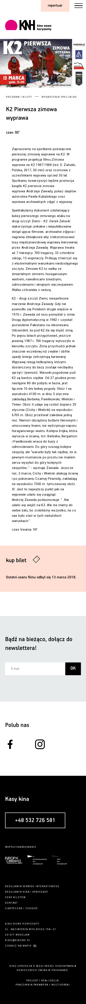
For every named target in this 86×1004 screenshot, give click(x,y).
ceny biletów (15, 897)
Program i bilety (19, 97)
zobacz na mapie (18, 946)
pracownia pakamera (32, 985)
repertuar (55, 6)
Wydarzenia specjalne (59, 97)
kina (26, 892)
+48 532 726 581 (35, 821)
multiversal (61, 985)
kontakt (11, 903)
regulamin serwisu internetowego (32, 886)
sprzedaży (40, 892)
